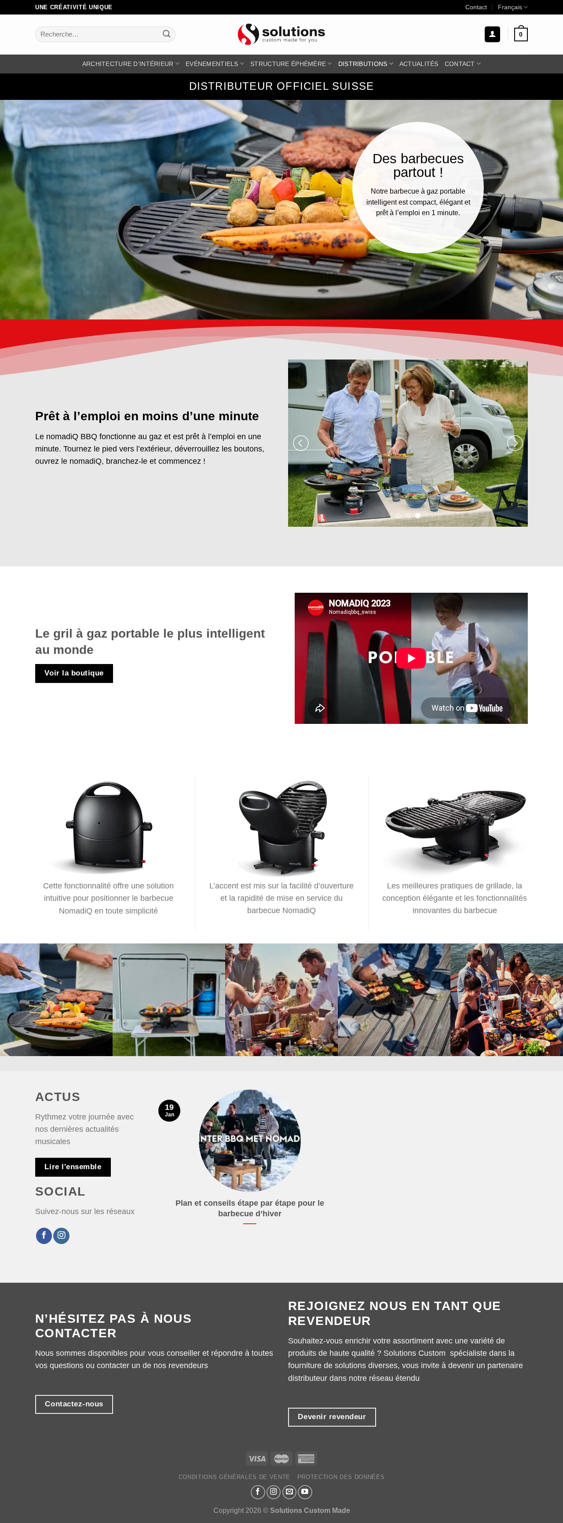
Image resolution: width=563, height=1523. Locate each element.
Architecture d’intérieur (128, 63)
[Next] (515, 443)
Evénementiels (212, 63)
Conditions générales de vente (235, 1477)
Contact (476, 7)
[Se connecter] (492, 34)
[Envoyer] (166, 34)
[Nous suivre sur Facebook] (44, 1236)
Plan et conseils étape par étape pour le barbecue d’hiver (249, 1208)
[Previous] (301, 443)
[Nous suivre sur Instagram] (61, 1236)
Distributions (363, 63)
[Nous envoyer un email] (289, 1492)
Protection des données (341, 1477)
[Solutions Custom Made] (281, 34)
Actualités (419, 63)
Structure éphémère (288, 63)
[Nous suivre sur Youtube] (305, 1492)
